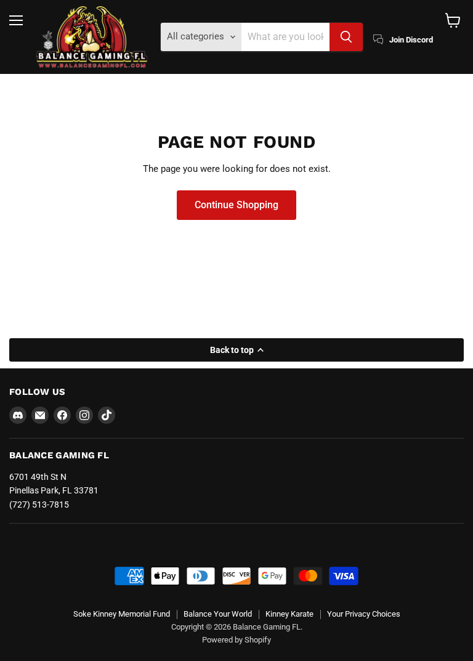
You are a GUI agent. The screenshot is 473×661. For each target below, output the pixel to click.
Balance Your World (218, 613)
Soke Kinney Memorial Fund (121, 613)
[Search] (346, 37)
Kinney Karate (289, 613)
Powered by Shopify (236, 639)
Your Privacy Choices (363, 613)
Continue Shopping (236, 205)
